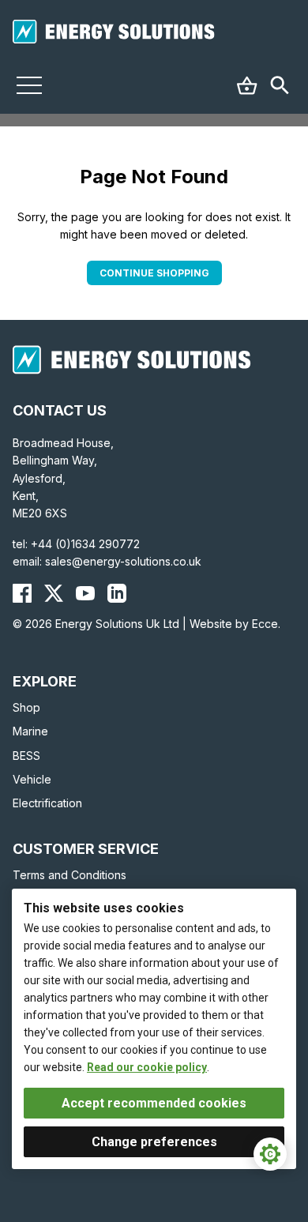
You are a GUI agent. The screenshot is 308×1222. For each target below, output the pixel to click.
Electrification (47, 803)
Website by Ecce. (235, 623)
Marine (30, 731)
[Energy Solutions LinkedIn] (116, 593)
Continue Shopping (154, 273)
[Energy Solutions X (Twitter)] (53, 593)
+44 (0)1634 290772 (85, 544)
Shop (26, 707)
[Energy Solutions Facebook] (22, 593)
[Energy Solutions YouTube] (85, 593)
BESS (26, 755)
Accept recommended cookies (154, 1103)
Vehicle (32, 779)
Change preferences (154, 1141)
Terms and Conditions (69, 875)
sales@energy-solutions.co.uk (123, 561)
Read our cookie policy (147, 1067)
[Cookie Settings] (270, 1154)
